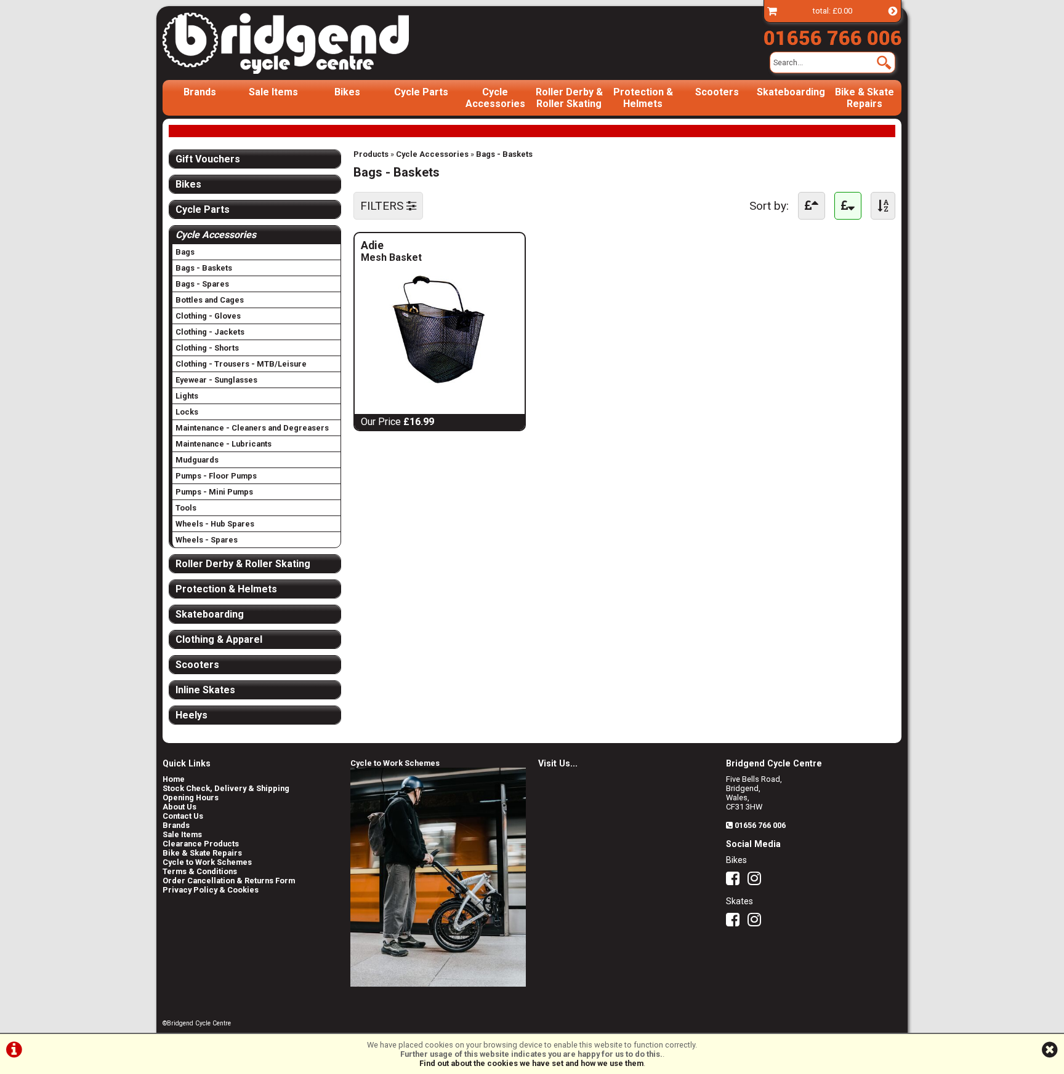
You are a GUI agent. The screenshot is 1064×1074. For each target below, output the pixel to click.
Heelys (191, 715)
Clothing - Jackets (209, 331)
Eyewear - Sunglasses (216, 379)
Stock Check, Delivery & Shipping (226, 788)
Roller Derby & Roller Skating (569, 97)
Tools (185, 507)
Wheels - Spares (206, 539)
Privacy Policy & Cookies (211, 889)
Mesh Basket (391, 257)
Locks (186, 411)
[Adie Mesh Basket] (439, 384)
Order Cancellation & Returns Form (229, 880)
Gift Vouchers (207, 159)
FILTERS (383, 206)
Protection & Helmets (643, 97)
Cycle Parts (421, 92)
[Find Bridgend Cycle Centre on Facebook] (736, 881)
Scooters (717, 92)
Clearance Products (201, 843)
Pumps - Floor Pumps (216, 475)
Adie (404, 245)
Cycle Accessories (495, 97)
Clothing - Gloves (208, 315)
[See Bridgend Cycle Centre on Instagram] (757, 881)
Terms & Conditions (200, 871)
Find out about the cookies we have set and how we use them (531, 1063)
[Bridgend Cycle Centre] (307, 43)
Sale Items (273, 92)
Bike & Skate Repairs (864, 97)
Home (174, 779)
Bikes (347, 92)
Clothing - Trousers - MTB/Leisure (241, 363)
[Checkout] (772, 10)
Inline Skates (205, 690)
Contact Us (183, 816)
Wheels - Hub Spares (214, 523)
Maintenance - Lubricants (223, 443)
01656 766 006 (760, 825)
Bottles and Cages (209, 299)
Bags (185, 252)
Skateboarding (791, 92)
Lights (186, 395)
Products (371, 154)
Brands (199, 92)
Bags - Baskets (504, 154)
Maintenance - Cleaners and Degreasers (252, 427)
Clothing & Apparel (218, 639)
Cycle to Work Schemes (207, 862)
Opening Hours (191, 797)
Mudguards (197, 459)
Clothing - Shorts (207, 347)
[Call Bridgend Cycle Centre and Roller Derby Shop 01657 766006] (832, 35)
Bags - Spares (202, 283)
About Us (179, 806)
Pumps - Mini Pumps (214, 491)
